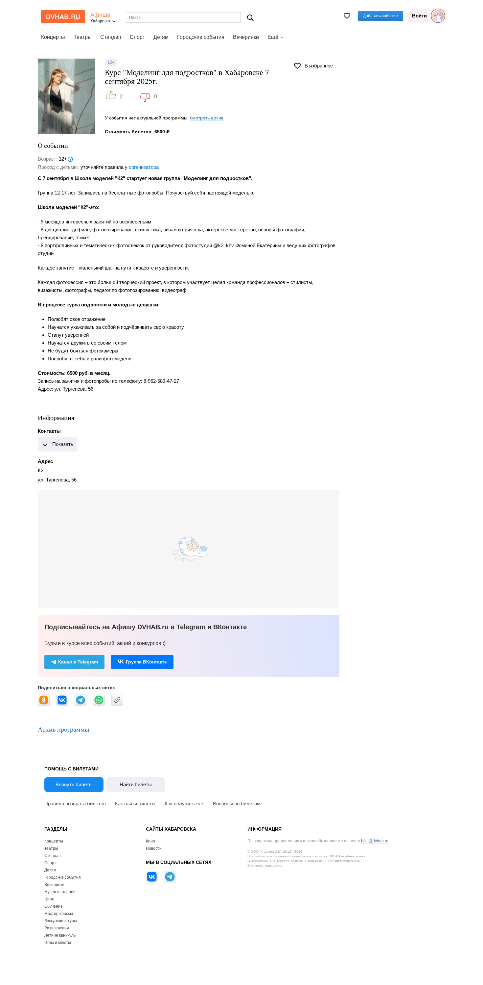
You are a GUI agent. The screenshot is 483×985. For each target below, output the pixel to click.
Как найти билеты (135, 803)
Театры (83, 37)
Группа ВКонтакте (146, 661)
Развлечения (56, 928)
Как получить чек (184, 803)
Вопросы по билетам (236, 803)
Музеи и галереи (60, 892)
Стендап (110, 37)
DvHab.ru (63, 16)
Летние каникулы (60, 935)
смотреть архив (206, 117)
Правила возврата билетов (75, 803)
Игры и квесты (57, 942)
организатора (144, 167)
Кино (150, 841)
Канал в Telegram (78, 661)
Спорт (137, 37)
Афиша (100, 15)
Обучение (53, 906)
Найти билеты (136, 784)
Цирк (49, 899)
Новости (154, 848)
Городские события (200, 37)
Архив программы (63, 729)
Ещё (272, 37)
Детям (161, 37)
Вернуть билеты (74, 784)
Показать (62, 444)
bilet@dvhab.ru (374, 841)
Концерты (53, 37)
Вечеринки (246, 37)
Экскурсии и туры (60, 921)
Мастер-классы (58, 913)
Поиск (250, 17)
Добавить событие (380, 15)
